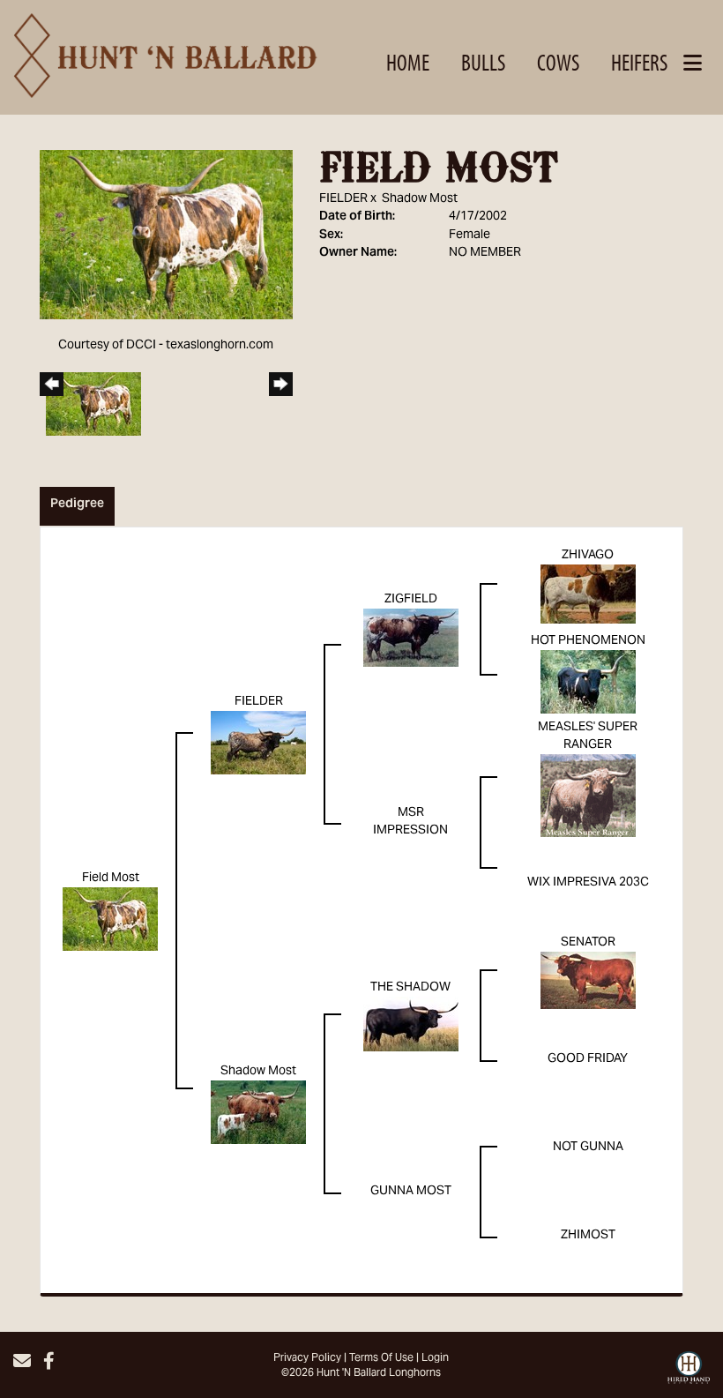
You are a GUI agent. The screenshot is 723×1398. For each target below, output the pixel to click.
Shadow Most (420, 199)
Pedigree (77, 504)
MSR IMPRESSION (410, 822)
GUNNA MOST (410, 1191)
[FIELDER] (258, 743)
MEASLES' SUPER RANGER (587, 736)
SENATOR (588, 943)
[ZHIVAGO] (588, 594)
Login (435, 1358)
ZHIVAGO (588, 555)
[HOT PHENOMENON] (588, 682)
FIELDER (343, 199)
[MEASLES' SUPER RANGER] (588, 796)
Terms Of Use (381, 1358)
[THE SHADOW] (410, 1025)
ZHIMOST (588, 1235)
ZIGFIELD (410, 600)
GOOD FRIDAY (588, 1059)
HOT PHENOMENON (588, 641)
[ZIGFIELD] (410, 638)
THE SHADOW (410, 988)
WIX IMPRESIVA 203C (588, 883)
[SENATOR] (588, 981)
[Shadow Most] (258, 1113)
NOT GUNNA (588, 1147)
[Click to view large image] (166, 235)
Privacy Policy (307, 1358)
